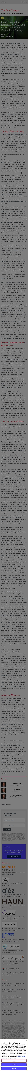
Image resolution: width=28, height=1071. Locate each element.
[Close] (26, 1040)
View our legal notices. (10, 1058)
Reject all (14, 1064)
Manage (14, 1061)
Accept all (14, 1068)
